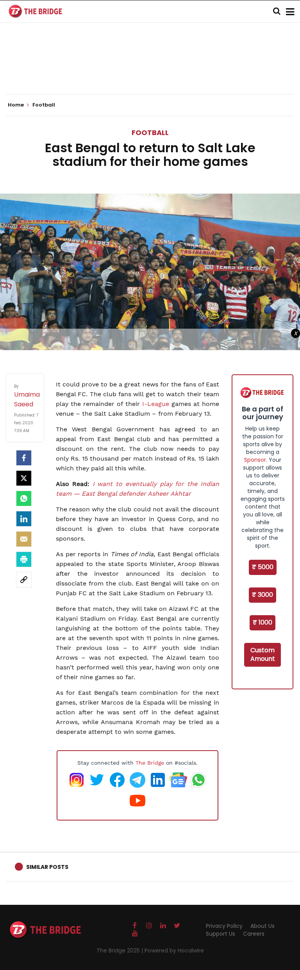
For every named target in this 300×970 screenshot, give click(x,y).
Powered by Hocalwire (174, 950)
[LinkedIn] (24, 519)
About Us (262, 926)
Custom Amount (262, 655)
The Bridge (150, 763)
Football (150, 132)
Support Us (220, 934)
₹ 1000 (262, 622)
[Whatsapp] (24, 498)
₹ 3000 (262, 594)
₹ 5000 (262, 566)
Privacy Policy (224, 926)
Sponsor (255, 460)
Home (16, 105)
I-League (154, 404)
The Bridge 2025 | (120, 950)
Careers (253, 934)
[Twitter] (24, 478)
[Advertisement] (150, 70)
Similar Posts (47, 867)
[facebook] (24, 458)
